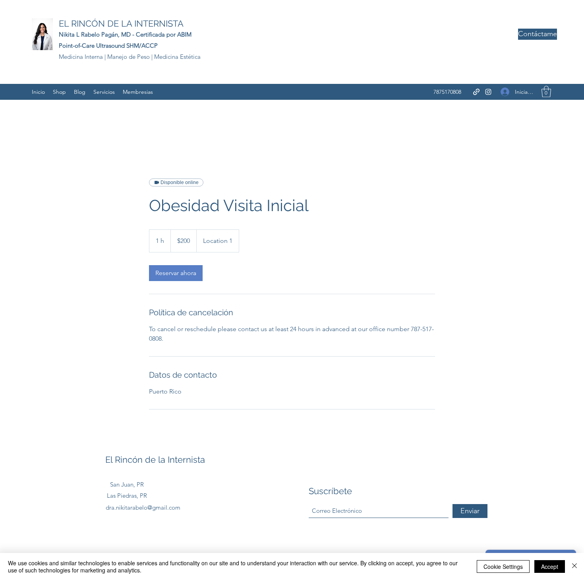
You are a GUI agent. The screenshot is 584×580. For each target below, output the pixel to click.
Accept (549, 566)
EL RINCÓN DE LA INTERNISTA (121, 23)
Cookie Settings (503, 566)
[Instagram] (488, 92)
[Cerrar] (574, 566)
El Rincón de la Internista (155, 459)
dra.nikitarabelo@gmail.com (143, 507)
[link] (176, 273)
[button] (546, 91)
